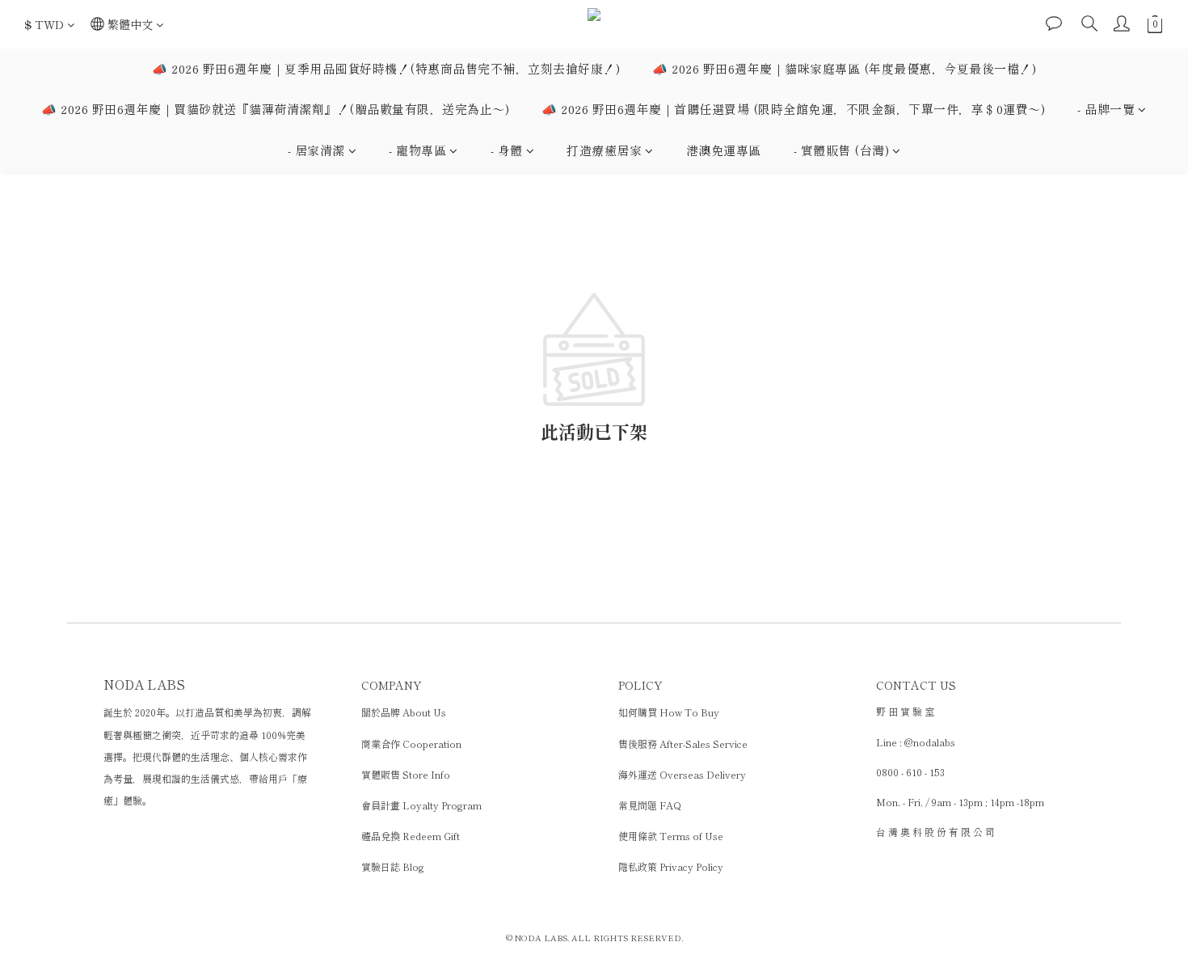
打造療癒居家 (604, 150)
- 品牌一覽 (1106, 108)
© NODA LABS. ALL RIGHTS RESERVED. (594, 938)
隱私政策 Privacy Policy (670, 866)
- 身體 (507, 150)
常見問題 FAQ (649, 805)
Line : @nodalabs (915, 742)
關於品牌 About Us (403, 712)
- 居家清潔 (316, 150)
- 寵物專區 (417, 150)
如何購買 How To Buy (668, 712)
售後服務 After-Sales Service (683, 743)
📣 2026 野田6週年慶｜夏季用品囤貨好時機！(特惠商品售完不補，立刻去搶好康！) (386, 68)
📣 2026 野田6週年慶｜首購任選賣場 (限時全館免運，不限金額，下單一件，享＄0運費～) (793, 108)
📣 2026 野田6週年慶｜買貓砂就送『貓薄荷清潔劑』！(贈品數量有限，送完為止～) (275, 108)
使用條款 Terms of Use (670, 836)
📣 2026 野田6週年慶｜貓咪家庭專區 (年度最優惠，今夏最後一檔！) (844, 68)
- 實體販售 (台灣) (842, 150)
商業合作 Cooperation (411, 743)
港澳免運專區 (723, 150)
